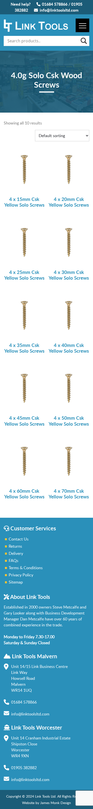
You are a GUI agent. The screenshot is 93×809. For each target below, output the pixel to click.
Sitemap (16, 582)
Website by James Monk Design (46, 802)
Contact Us (19, 539)
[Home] (36, 30)
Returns (15, 546)
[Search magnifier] (83, 41)
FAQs (13, 560)
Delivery (16, 553)
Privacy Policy (21, 575)
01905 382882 (24, 767)
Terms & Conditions (26, 567)
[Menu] (82, 25)
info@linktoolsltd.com (59, 10)
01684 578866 (54, 4)
